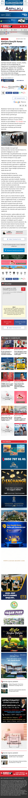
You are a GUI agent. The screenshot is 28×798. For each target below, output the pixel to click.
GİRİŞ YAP (23, 289)
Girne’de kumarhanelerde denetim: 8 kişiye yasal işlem (17, 690)
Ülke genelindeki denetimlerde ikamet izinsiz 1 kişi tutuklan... (16, 756)
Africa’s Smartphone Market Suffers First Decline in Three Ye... (18, 761)
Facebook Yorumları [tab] (20, 321)
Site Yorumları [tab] (7, 321)
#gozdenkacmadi (19, 233)
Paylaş (16, 93)
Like (9, 93)
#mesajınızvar (9, 233)
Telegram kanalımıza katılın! (15, 250)
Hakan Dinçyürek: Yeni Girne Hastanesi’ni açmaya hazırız (16, 684)
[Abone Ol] (19, 102)
